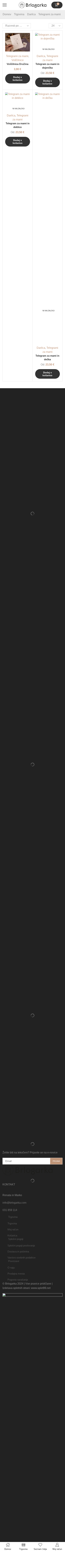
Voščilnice (18, 60)
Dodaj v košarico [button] (17, 78)
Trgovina (19, 14)
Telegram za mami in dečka (47, 357)
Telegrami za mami (17, 56)
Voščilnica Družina (17, 64)
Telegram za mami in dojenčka (47, 66)
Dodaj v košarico (47, 82)
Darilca (31, 14)
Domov (7, 14)
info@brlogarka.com (14, 1202)
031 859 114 (9, 1210)
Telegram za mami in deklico (18, 125)
